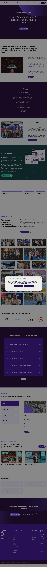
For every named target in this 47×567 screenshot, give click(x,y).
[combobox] (40, 277)
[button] (23, 288)
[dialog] (23, 283)
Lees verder (29, 283)
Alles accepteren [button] (29, 286)
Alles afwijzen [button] (18, 286)
